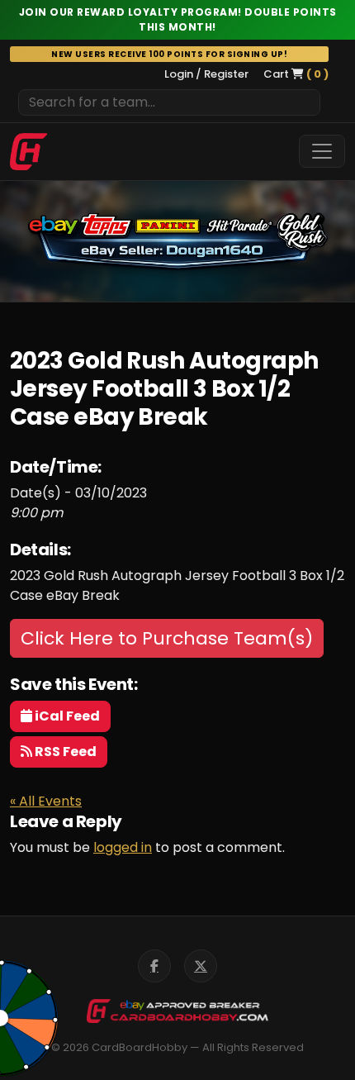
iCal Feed (66, 716)
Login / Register (206, 74)
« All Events (46, 801)
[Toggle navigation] (322, 151)
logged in (122, 847)
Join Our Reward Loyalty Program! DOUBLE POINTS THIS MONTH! (178, 19)
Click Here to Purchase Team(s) (167, 638)
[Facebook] (154, 965)
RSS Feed (64, 751)
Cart (296, 74)
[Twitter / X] (200, 965)
